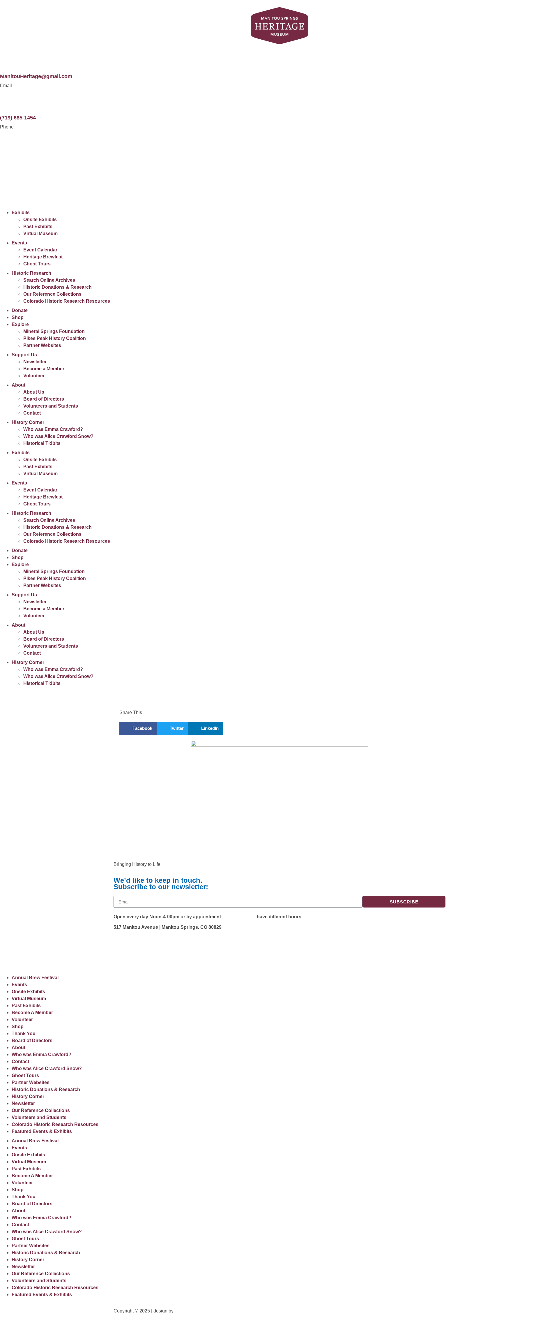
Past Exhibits (37, 226)
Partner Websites (42, 345)
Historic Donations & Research (57, 287)
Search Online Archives (49, 280)
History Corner (28, 422)
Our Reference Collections (52, 294)
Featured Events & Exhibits (42, 1131)
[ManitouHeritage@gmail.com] (7, 58)
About (18, 385)
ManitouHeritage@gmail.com (36, 76)
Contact (32, 412)
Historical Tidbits (42, 443)
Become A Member (32, 1012)
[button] (138, 728)
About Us (33, 392)
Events (19, 242)
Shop (18, 317)
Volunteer (34, 375)
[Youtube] (136, 958)
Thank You (24, 1033)
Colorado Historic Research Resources (66, 301)
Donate (20, 310)
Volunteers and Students (50, 405)
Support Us (24, 354)
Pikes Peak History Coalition (54, 338)
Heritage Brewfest (43, 256)
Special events (239, 916)
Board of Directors (43, 399)
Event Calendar (40, 249)
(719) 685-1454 (18, 118)
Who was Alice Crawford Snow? (58, 436)
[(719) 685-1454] (7, 100)
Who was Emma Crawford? (53, 429)
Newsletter (35, 361)
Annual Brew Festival (35, 977)
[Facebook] (121, 958)
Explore (20, 324)
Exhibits (21, 212)
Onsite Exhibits (40, 219)
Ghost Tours (37, 263)
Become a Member (43, 368)
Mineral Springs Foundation (54, 331)
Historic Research (31, 273)
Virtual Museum (40, 233)
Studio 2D (186, 1310)
